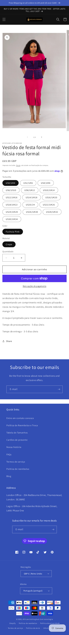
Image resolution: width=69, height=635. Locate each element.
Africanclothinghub (31, 619)
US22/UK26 (49, 204)
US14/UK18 (31, 197)
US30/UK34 (12, 219)
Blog (8, 476)
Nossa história (13, 447)
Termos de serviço (15, 461)
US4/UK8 (45, 182)
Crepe (9, 244)
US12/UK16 (11, 197)
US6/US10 (11, 190)
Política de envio (33, 628)
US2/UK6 (28, 182)
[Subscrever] (58, 389)
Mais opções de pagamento (34, 286)
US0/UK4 (10, 182)
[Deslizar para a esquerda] (27, 137)
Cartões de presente (16, 439)
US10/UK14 (49, 190)
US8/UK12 (29, 190)
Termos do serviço (15, 628)
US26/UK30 (32, 211)
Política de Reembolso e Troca (22, 425)
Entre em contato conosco (20, 418)
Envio (18, 165)
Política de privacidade (50, 623)
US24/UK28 (12, 211)
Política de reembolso (28, 623)
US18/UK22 (12, 204)
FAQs (8, 454)
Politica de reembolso (17, 468)
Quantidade (7, 251)
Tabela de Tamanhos (17, 432)
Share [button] (9, 341)
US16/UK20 (51, 197)
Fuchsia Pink (13, 231)
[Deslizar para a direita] (41, 137)
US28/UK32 (52, 211)
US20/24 (30, 204)
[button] (4, 19)
